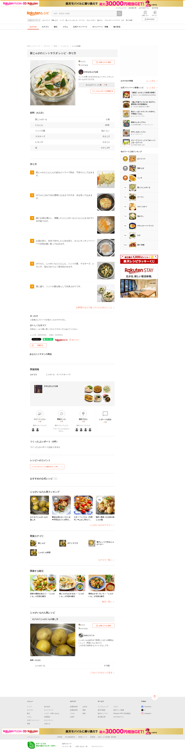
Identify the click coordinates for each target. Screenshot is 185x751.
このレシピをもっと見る (101, 673)
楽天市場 (155, 8)
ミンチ (61, 20)
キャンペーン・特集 (100, 27)
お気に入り (145, 15)
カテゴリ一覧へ (105, 560)
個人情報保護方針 (70, 737)
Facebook (147, 707)
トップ (29, 707)
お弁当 (85, 707)
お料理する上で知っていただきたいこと (94, 307)
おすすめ (33, 27)
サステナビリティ (97, 746)
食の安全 (116, 27)
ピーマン (82, 20)
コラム (65, 27)
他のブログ (75, 340)
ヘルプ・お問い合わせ (51, 713)
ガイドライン (48, 720)
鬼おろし (100, 20)
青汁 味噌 (129, 20)
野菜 (55, 46)
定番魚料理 (74, 710)
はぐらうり (46, 20)
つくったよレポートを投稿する (102, 91)
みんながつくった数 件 (96, 85)
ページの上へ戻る (154, 697)
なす (122, 20)
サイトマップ (48, 710)
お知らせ (47, 724)
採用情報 (92, 737)
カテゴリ (45, 27)
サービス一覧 (66, 746)
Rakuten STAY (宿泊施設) (122, 713)
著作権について (82, 737)
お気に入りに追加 (105, 62)
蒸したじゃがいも (71, 20)
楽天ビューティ (103, 713)
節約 (84, 713)
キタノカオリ (91, 20)
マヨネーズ (40, 136)
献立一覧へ (107, 602)
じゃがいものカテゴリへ (101, 525)
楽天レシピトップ (33, 46)
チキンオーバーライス (112, 20)
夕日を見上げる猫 (51, 386)
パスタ (72, 713)
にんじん (39, 125)
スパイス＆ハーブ (64, 374)
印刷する (40, 345)
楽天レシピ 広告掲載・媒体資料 (107, 737)
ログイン (154, 15)
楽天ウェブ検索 (118, 710)
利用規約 (47, 717)
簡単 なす (54, 20)
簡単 (84, 710)
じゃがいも (65, 46)
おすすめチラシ (144, 8)
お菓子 (72, 717)
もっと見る (150, 81)
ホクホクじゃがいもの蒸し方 (45, 619)
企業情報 (59, 737)
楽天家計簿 (132, 8)
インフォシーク (121, 8)
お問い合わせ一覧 (81, 746)
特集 (28, 724)
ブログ (115, 707)
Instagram (147, 713)
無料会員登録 (150, 19)
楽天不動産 (101, 710)
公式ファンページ (80, 27)
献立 (56, 27)
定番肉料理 (74, 707)
